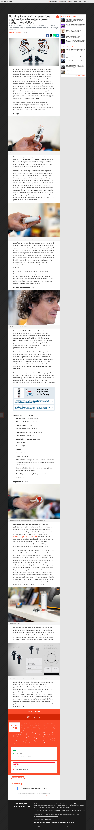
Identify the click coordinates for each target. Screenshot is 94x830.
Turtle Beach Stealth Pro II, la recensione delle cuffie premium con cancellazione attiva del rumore (75, 25)
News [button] (70, 1)
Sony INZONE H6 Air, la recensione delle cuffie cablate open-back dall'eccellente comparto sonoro (75, 41)
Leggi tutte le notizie (80, 75)
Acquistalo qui (37, 717)
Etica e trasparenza (64, 814)
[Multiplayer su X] (16, 806)
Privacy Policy (47, 814)
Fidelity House (54, 822)
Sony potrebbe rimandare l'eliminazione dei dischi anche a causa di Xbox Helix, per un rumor (75, 56)
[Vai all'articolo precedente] (92, 415)
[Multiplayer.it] (6, 1)
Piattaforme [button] (53, 1)
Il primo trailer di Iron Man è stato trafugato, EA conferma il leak (75, 61)
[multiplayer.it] (21, 803)
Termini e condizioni (55, 814)
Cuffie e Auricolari (18, 777)
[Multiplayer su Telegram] (21, 806)
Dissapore (48, 822)
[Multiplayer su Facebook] (14, 806)
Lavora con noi (75, 814)
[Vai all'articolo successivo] (1, 415)
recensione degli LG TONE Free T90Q (25, 537)
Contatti (70, 814)
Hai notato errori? (16, 783)
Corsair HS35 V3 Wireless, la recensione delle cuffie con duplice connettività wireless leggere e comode (75, 20)
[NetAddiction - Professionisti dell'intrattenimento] (46, 820)
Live (80, 1)
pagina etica (47, 795)
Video (75, 1)
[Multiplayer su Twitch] (24, 806)
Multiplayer (36, 822)
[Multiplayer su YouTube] (26, 806)
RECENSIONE (11, 32)
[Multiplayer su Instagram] (19, 806)
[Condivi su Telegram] (57, 35)
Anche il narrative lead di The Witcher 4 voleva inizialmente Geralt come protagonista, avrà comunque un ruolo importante (75, 66)
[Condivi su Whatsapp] (54, 35)
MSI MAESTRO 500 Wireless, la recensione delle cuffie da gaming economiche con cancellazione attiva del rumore (75, 36)
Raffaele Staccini (18, 32)
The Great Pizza (61, 822)
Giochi (84, 1)
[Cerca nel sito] (89, 1)
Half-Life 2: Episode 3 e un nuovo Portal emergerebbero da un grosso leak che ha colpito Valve (74, 72)
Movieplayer (42, 822)
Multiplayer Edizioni (69, 822)
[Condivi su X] (51, 35)
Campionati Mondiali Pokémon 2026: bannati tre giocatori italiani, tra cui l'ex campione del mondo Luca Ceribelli (75, 51)
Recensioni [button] (63, 1)
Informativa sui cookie (38, 814)
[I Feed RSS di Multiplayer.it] (29, 806)
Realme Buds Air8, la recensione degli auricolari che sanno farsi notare (73, 31)
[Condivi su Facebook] (47, 35)
